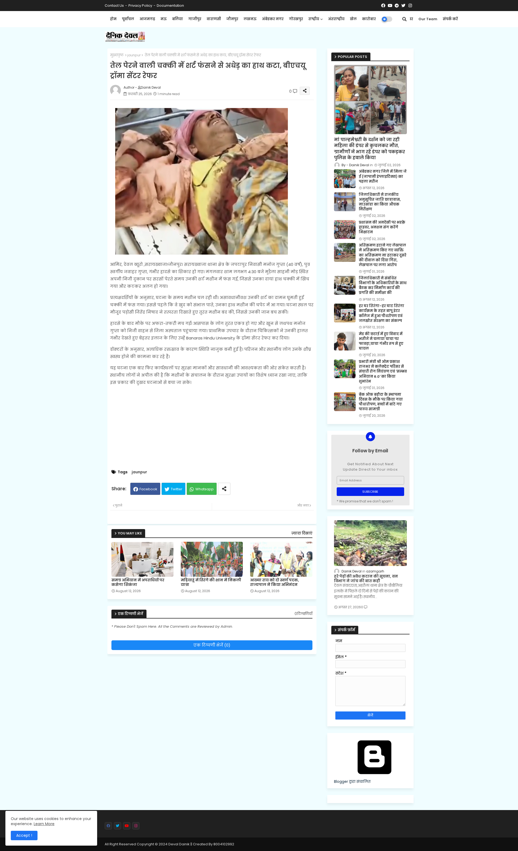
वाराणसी (214, 19)
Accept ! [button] (24, 835)
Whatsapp (204, 489)
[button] (404, 19)
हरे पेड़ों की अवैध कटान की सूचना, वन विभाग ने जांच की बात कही (366, 578)
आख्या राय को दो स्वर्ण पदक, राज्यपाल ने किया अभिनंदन (274, 582)
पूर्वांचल (128, 19)
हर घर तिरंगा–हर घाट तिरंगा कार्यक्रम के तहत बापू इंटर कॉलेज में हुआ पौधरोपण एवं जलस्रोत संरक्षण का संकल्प (381, 313)
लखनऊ (250, 19)
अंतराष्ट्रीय (336, 19)
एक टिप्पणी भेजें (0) (211, 645)
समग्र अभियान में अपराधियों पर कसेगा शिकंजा (137, 582)
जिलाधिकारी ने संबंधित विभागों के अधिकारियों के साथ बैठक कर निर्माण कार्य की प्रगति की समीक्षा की (383, 286)
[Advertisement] (217, 428)
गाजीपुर (194, 19)
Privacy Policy (140, 5)
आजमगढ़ (147, 19)
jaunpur (134, 55)
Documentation (170, 5)
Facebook (148, 489)
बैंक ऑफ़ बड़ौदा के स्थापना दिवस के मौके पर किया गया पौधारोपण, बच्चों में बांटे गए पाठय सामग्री (381, 402)
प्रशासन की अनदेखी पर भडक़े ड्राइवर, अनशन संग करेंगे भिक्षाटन (382, 227)
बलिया (177, 19)
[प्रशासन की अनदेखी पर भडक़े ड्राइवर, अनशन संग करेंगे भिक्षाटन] (345, 229)
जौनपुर (232, 19)
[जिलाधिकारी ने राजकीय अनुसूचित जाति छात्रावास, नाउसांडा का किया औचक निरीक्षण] (345, 201)
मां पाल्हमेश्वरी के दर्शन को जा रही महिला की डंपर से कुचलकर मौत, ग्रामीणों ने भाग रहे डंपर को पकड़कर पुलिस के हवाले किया (369, 149)
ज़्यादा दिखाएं (301, 533)
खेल (353, 19)
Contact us (114, 5)
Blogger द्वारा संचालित (352, 781)
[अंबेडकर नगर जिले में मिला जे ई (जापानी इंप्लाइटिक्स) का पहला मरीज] (345, 178)
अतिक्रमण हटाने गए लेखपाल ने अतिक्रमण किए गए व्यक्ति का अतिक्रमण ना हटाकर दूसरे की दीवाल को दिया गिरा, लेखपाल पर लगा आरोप (382, 255)
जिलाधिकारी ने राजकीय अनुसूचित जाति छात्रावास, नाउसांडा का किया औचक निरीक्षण (380, 202)
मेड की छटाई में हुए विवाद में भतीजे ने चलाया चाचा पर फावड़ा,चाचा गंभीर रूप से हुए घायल (381, 341)
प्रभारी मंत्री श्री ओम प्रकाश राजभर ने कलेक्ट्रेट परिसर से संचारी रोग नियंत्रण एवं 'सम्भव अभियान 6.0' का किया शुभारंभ (383, 371)
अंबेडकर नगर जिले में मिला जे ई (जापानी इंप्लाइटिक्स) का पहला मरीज (383, 176)
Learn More (44, 823)
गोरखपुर (296, 19)
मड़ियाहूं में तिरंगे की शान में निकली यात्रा (211, 582)
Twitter (176, 489)
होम (113, 19)
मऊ (164, 19)
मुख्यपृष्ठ (117, 55)
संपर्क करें (450, 19)
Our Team (427, 19)
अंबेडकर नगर (273, 19)
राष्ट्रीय (313, 19)
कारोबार (369, 19)
